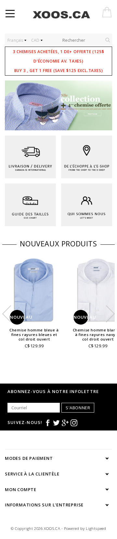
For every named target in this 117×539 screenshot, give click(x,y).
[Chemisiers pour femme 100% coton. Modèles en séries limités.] (58, 105)
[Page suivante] (103, 105)
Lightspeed (96, 528)
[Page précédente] (13, 105)
